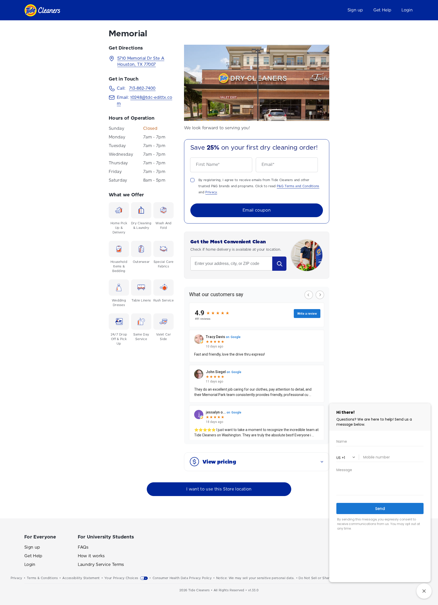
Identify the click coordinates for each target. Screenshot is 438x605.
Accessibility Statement (81, 578)
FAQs (83, 547)
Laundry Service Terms (101, 564)
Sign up (32, 547)
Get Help (33, 555)
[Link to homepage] (42, 10)
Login (29, 564)
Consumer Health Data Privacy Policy (182, 578)
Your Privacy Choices (121, 578)
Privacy (211, 192)
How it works (91, 555)
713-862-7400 (142, 88)
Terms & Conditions (42, 578)
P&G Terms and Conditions (298, 186)
